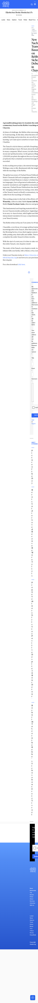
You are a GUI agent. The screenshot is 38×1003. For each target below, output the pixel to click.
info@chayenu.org (9, 257)
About (31, 899)
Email (33, 370)
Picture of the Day (32, 466)
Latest (3, 20)
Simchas (32, 901)
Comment (34, 380)
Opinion (14, 20)
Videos (32, 931)
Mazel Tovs (32, 20)
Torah (20, 20)
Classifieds (33, 935)
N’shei (25, 20)
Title (33, 359)
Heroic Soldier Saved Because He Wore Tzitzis (32, 532)
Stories (32, 933)
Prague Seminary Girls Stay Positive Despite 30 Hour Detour (32, 639)
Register (34, 424)
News (8, 20)
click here (21, 264)
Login (33, 420)
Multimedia (33, 890)
